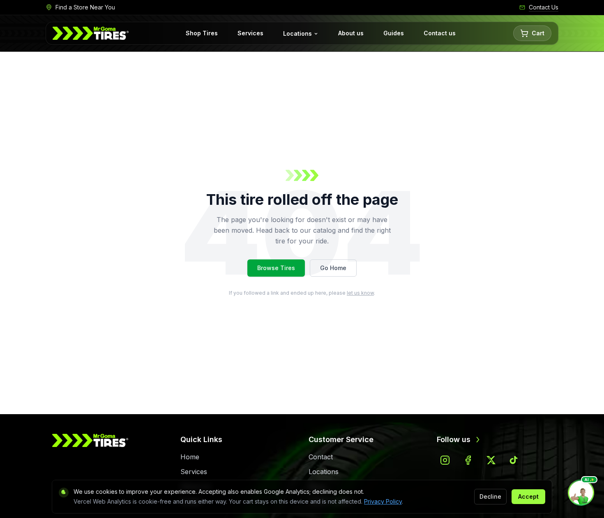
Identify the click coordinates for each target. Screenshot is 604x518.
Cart (538, 33)
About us (351, 33)
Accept (528, 496)
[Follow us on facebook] (468, 460)
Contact (321, 457)
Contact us (440, 33)
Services (250, 33)
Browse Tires (276, 267)
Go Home (333, 267)
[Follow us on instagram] (445, 460)
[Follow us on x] (491, 460)
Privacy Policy (383, 501)
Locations (297, 33)
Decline (490, 496)
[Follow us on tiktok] (514, 460)
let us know (360, 293)
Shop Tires (202, 33)
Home (189, 457)
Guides (393, 33)
